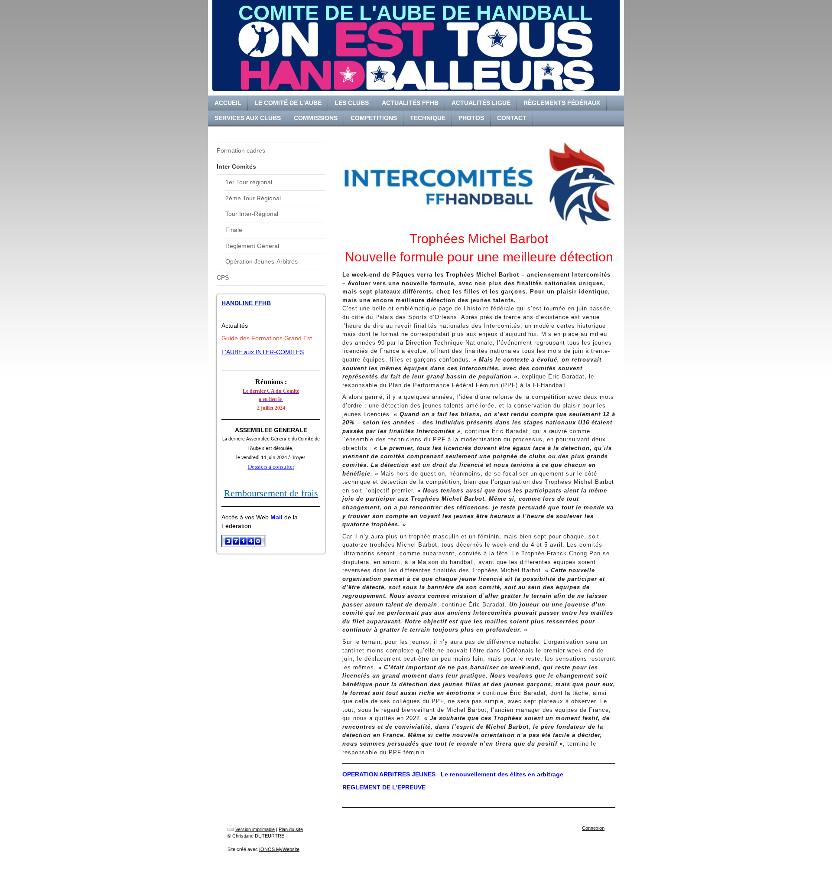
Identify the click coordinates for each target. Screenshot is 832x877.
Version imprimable (255, 829)
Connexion (593, 828)
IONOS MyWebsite (279, 849)
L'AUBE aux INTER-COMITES (262, 352)
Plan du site (291, 829)
